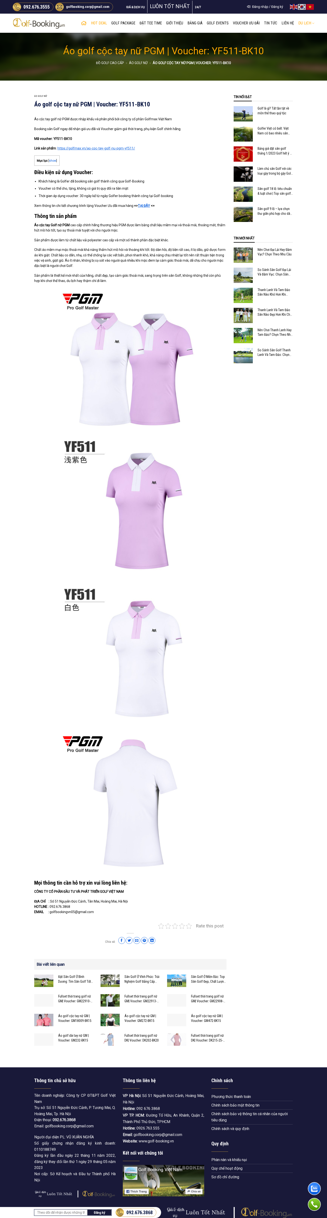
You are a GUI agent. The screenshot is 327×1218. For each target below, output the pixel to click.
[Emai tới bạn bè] (136, 940)
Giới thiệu (174, 23)
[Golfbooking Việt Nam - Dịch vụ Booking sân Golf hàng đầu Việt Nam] (39, 23)
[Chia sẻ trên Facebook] (121, 940)
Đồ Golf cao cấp (110, 63)
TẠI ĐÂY (144, 206)
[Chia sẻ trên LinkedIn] (151, 940)
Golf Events (218, 23)
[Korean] (302, 6)
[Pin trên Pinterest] (144, 940)
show (52, 160)
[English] (294, 6)
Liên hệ (288, 23)
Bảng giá (195, 23)
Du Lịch (304, 23)
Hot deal (99, 23)
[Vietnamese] (310, 6)
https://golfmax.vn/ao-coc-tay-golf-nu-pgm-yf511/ (96, 148)
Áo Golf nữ (138, 63)
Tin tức (270, 23)
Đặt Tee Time (151, 23)
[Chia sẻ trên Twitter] (129, 940)
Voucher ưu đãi (246, 23)
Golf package (123, 23)
